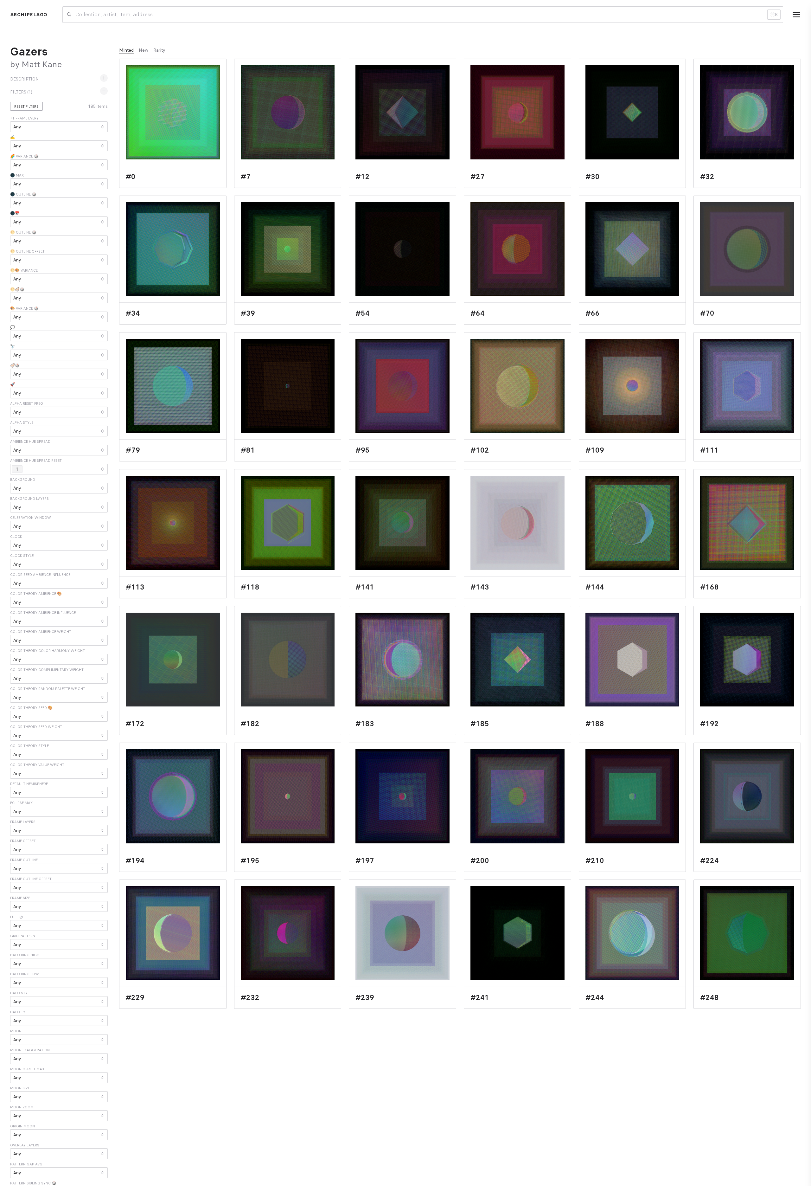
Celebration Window (30, 517)
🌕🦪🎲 (17, 289)
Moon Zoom (22, 1107)
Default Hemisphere (29, 783)
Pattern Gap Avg (26, 1164)
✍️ (12, 137)
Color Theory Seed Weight (36, 726)
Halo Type (19, 1012)
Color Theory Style (29, 745)
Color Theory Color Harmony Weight (47, 650)
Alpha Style (21, 422)
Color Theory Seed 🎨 (31, 707)
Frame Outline (24, 859)
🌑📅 (15, 213)
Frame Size (20, 897)
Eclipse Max (21, 802)
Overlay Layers (24, 1145)
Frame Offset (23, 840)
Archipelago (28, 14)
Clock (16, 536)
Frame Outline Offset (31, 878)
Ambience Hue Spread (30, 441)
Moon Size (20, 1088)
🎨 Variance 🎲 (24, 308)
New (143, 50)
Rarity (159, 50)
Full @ (16, 916)
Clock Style (22, 555)
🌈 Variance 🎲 (24, 156)
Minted (126, 50)
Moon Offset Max (27, 1069)
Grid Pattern (22, 935)
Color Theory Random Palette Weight (47, 688)
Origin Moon (22, 1126)
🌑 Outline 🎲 (23, 194)
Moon (16, 1031)
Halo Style (20, 993)
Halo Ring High (24, 954)
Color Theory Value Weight (37, 764)
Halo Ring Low (24, 974)
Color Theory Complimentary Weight (47, 669)
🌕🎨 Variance (24, 270)
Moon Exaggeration (30, 1050)
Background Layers (29, 498)
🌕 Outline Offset (27, 251)
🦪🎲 (15, 365)
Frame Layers (22, 821)
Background (22, 479)
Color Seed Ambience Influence (40, 574)
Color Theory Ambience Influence (43, 612)
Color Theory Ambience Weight (40, 631)
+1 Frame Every (24, 118)
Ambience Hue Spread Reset (36, 460)
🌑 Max (17, 175)
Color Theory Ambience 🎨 (36, 593)
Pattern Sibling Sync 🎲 (33, 1183)
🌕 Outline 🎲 (23, 232)
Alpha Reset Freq (26, 403)
